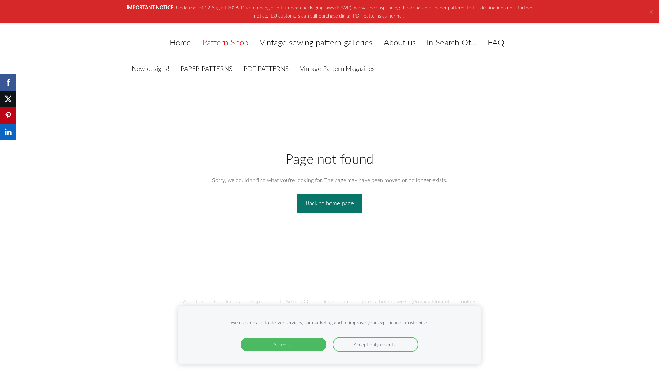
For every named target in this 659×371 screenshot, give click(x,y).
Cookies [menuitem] (466, 301)
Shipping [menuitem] (260, 301)
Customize (416, 322)
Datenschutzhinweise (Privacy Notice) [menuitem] (404, 301)
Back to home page (329, 203)
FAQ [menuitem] (496, 42)
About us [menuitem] (400, 42)
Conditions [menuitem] (227, 301)
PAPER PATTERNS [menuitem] (206, 68)
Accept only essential (376, 344)
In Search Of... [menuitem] (452, 42)
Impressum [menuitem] (337, 301)
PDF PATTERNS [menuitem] (266, 68)
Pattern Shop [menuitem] (225, 42)
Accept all (283, 344)
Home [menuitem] (180, 42)
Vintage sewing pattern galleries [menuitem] (315, 42)
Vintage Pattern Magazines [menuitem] (337, 68)
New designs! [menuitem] (150, 68)
